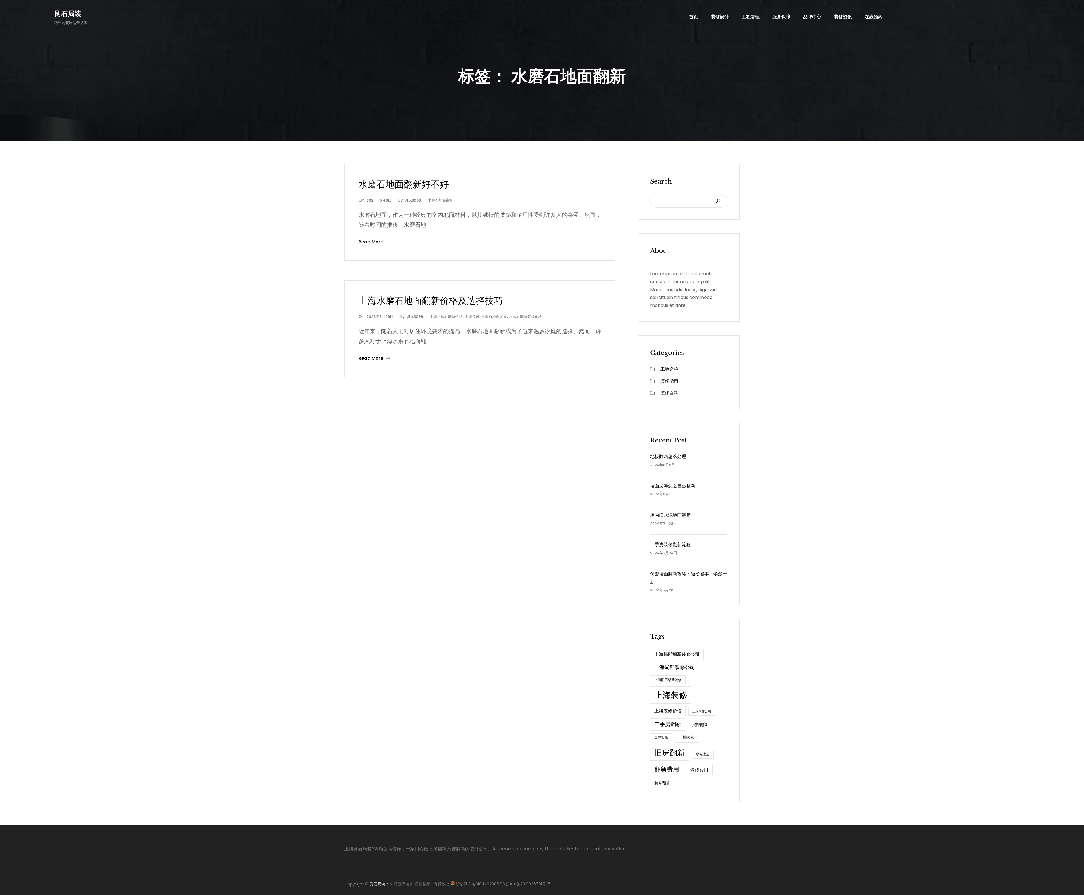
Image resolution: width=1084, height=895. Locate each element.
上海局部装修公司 (674, 667)
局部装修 (661, 737)
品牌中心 (812, 17)
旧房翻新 (669, 752)
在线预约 (874, 17)
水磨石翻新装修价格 (525, 316)
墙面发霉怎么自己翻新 (672, 486)
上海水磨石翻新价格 (446, 316)
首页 (693, 17)
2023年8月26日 (380, 316)
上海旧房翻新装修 (667, 679)
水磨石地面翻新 (440, 200)
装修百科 (669, 393)
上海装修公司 (701, 711)
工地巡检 (669, 369)
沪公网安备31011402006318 (480, 884)
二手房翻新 (667, 724)
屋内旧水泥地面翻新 (670, 515)
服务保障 (781, 17)
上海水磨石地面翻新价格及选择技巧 (431, 300)
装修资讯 (843, 17)
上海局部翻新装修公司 (677, 654)
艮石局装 (67, 13)
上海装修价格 (667, 711)
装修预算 (662, 783)
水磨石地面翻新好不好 (404, 184)
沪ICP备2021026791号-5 (527, 884)
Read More (371, 242)
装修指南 (669, 381)
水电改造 (702, 754)
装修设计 (720, 17)
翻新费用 (666, 769)
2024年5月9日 (379, 200)
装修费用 (699, 770)
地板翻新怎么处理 (668, 456)
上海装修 (472, 316)
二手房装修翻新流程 (670, 544)
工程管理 (751, 17)
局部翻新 (700, 725)
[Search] (718, 201)
